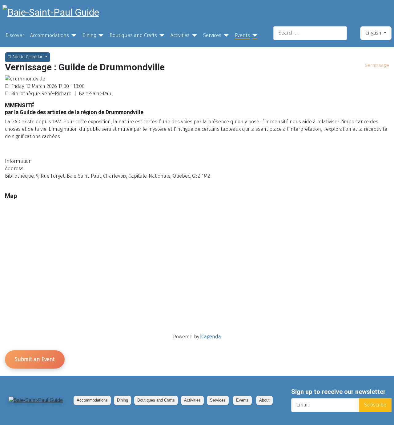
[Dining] (99, 35)
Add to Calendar (27, 57)
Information (18, 161)
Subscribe (375, 405)
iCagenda (210, 337)
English (374, 33)
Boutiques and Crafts (133, 35)
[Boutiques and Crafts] (160, 35)
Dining (89, 35)
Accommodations (49, 35)
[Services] (225, 35)
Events (242, 35)
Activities (180, 35)
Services (212, 35)
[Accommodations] (72, 35)
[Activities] (193, 35)
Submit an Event (35, 359)
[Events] (253, 35)
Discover (15, 35)
